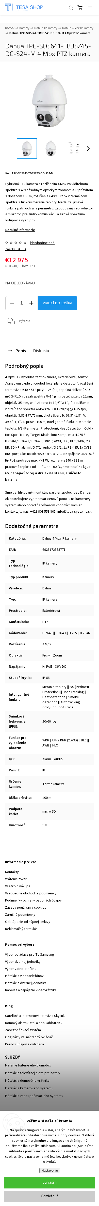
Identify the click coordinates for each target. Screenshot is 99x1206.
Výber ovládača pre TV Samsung (29, 954)
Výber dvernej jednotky (23, 961)
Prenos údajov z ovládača (24, 1044)
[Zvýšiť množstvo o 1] (31, 303)
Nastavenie (49, 1170)
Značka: (15, 249)
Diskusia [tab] (41, 350)
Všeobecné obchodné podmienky (30, 893)
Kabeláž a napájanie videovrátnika (31, 990)
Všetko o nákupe (17, 886)
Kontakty (12, 872)
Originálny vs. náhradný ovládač (29, 1037)
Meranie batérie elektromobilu (28, 1065)
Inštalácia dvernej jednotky (25, 983)
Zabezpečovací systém (23, 1030)
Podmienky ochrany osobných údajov (33, 900)
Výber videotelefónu (20, 968)
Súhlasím (50, 1182)
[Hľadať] (71, 7)
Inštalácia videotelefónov (24, 976)
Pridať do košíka (57, 303)
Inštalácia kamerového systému (29, 1088)
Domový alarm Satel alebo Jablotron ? (33, 1023)
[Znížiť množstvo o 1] (12, 303)
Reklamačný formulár (21, 929)
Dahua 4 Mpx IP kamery (59, 538)
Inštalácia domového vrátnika (27, 1080)
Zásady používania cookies (25, 907)
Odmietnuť (49, 1196)
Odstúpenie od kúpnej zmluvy (27, 921)
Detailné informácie (20, 230)
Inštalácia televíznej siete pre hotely (32, 1073)
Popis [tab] (20, 350)
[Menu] (90, 8)
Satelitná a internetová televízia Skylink (35, 1015)
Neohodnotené (42, 243)
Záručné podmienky (20, 914)
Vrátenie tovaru (16, 879)
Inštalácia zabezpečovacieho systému (34, 1095)
